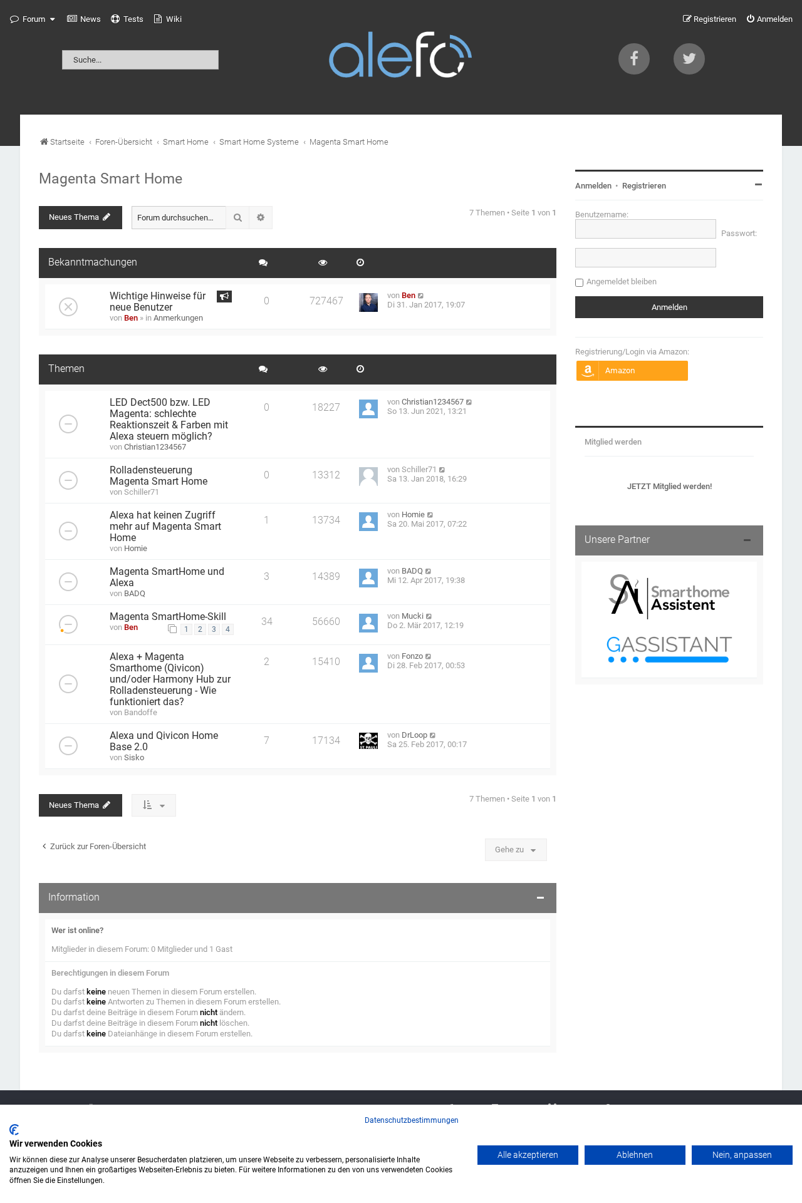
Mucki (413, 616)
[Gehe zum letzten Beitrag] (421, 295)
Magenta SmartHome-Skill (168, 616)
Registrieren (644, 185)
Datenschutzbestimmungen (412, 1120)
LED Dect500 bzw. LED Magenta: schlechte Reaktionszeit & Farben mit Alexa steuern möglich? (169, 419)
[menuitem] (84, 19)
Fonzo (412, 656)
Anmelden (593, 185)
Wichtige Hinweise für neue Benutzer (158, 302)
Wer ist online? (77, 930)
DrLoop (414, 735)
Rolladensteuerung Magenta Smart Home (158, 476)
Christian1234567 (155, 447)
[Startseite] (401, 57)
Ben (131, 318)
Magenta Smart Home (110, 178)
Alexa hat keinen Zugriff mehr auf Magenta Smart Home (165, 527)
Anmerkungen (178, 318)
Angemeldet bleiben (621, 281)
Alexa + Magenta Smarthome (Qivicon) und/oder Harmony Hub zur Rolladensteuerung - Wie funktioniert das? (170, 679)
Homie (135, 548)
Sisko (134, 757)
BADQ (134, 593)
